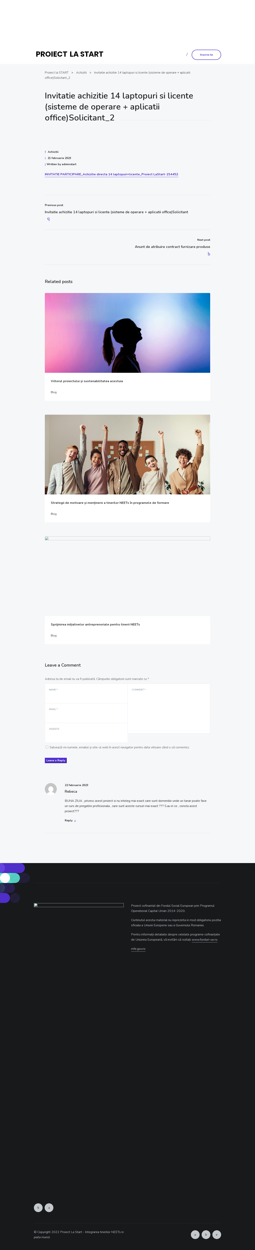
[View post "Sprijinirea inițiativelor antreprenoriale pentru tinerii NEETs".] (127, 576)
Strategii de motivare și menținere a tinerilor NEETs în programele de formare (110, 503)
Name (53, 689)
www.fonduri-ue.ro (165, 33)
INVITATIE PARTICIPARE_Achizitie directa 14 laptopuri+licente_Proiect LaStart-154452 (111, 174)
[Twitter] (49, 1207)
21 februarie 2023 (59, 158)
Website (54, 729)
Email (53, 709)
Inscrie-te (206, 55)
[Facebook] (38, 1207)
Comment (138, 689)
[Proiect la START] (71, 54)
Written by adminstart (61, 164)
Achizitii (53, 152)
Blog (54, 392)
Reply (69, 820)
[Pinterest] (216, 1234)
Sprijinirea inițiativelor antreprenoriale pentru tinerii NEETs (95, 624)
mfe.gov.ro (138, 949)
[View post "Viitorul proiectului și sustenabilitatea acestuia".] (127, 333)
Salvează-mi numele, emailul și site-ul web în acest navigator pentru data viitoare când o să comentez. (120, 747)
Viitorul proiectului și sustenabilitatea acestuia (87, 381)
